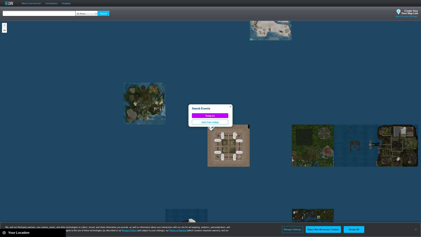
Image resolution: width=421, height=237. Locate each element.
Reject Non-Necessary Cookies (323, 229)
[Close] (415, 229)
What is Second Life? (31, 3)
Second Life (11, 3)
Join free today (210, 122)
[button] (231, 106)
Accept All (354, 229)
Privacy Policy (129, 230)
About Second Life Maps (406, 16)
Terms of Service (177, 230)
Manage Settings (292, 229)
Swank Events (201, 108)
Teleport (210, 115)
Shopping (66, 3)
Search (103, 14)
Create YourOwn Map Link (409, 12)
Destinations (51, 3)
